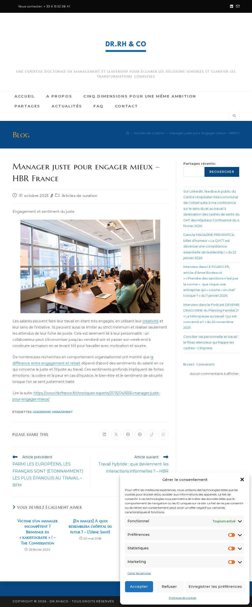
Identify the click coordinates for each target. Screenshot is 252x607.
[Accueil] (127, 133)
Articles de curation (79, 196)
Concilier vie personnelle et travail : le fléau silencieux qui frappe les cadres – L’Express (211, 342)
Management (62, 412)
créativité (150, 321)
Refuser (169, 586)
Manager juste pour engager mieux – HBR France (208, 133)
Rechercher (221, 172)
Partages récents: (199, 163)
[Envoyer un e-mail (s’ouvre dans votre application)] (237, 6)
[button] (242, 479)
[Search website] (234, 116)
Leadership (42, 412)
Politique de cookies (182, 598)
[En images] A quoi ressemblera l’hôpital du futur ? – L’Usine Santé (90, 526)
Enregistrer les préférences (215, 586)
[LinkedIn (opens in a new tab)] (232, 6)
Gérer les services (139, 573)
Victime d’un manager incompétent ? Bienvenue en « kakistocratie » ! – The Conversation (37, 531)
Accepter (139, 586)
